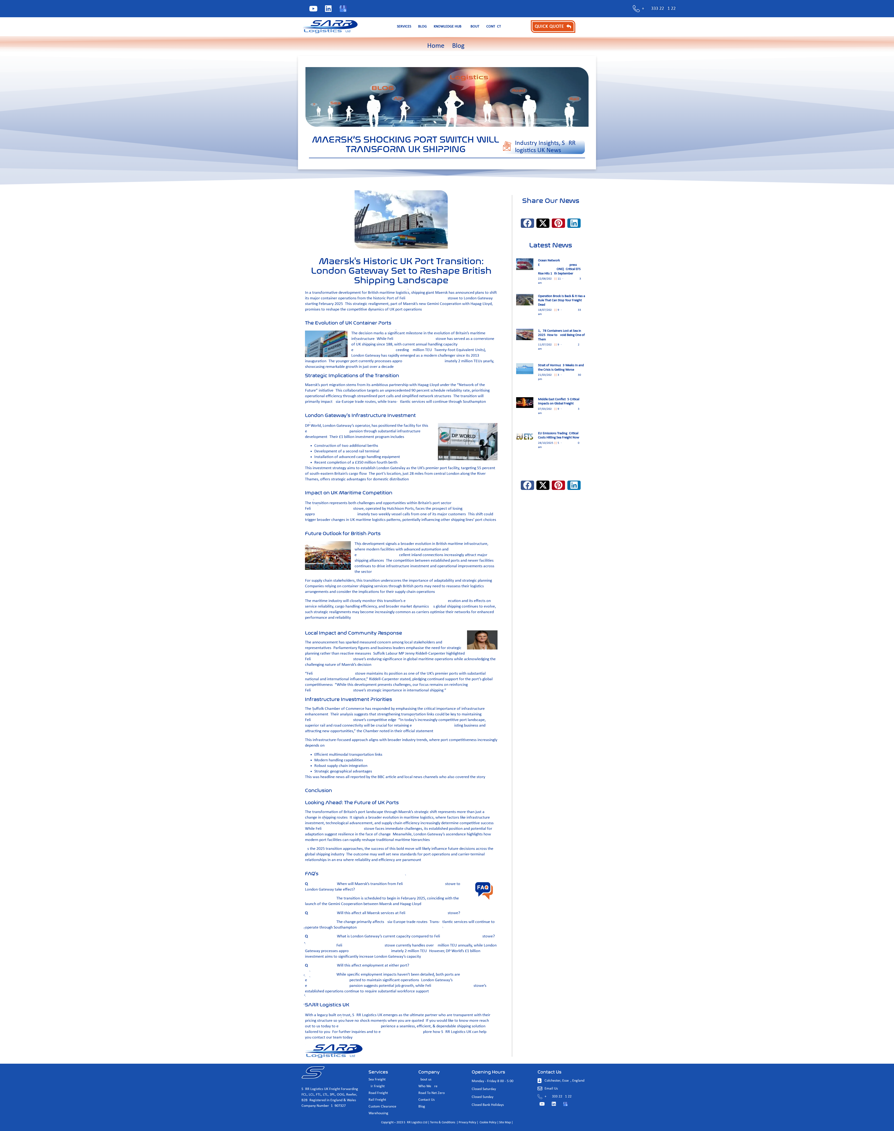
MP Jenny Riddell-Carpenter (422, 653)
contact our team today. (332, 1037)
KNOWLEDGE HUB (447, 26)
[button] (527, 223)
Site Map (505, 1122)
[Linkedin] (328, 8)
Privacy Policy (467, 1122)
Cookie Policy (487, 1122)
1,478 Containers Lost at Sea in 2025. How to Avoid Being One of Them (561, 335)
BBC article (387, 777)
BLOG (422, 26)
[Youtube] (313, 8)
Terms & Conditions (442, 1122)
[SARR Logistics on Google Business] (343, 8)
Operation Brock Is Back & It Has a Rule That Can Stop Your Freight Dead (561, 300)
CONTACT (493, 26)
